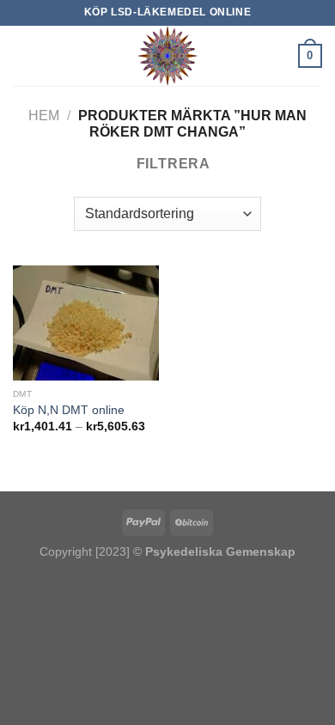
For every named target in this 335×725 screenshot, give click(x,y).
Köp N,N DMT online (69, 410)
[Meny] (23, 55)
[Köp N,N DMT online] (86, 323)
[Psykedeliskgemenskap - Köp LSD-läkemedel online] (167, 56)
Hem (43, 115)
